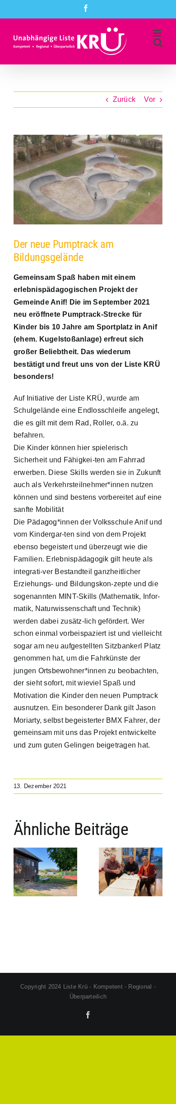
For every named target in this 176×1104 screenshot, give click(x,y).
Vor (149, 99)
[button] (20, 872)
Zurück (124, 99)
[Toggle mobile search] (157, 42)
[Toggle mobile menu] (157, 33)
